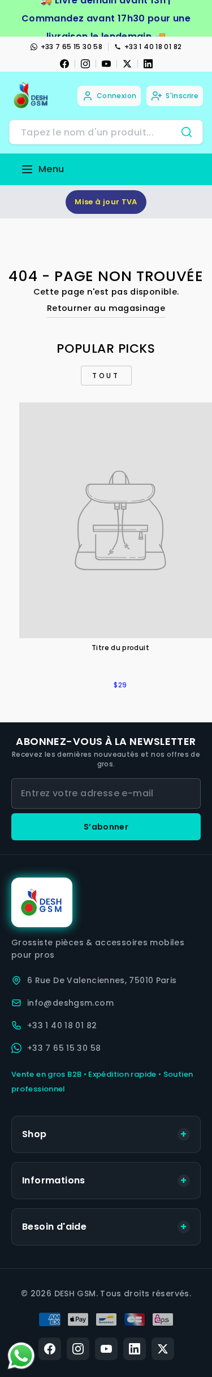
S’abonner (106, 826)
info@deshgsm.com (70, 1002)
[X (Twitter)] (163, 1348)
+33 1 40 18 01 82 (152, 46)
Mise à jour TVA (106, 201)
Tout (105, 375)
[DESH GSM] (31, 96)
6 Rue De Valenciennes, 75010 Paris (102, 980)
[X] (127, 63)
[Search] (186, 132)
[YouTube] (106, 63)
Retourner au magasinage (106, 308)
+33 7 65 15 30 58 (71, 46)
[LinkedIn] (148, 63)
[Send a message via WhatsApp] (21, 1355)
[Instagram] (85, 63)
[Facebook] (64, 63)
